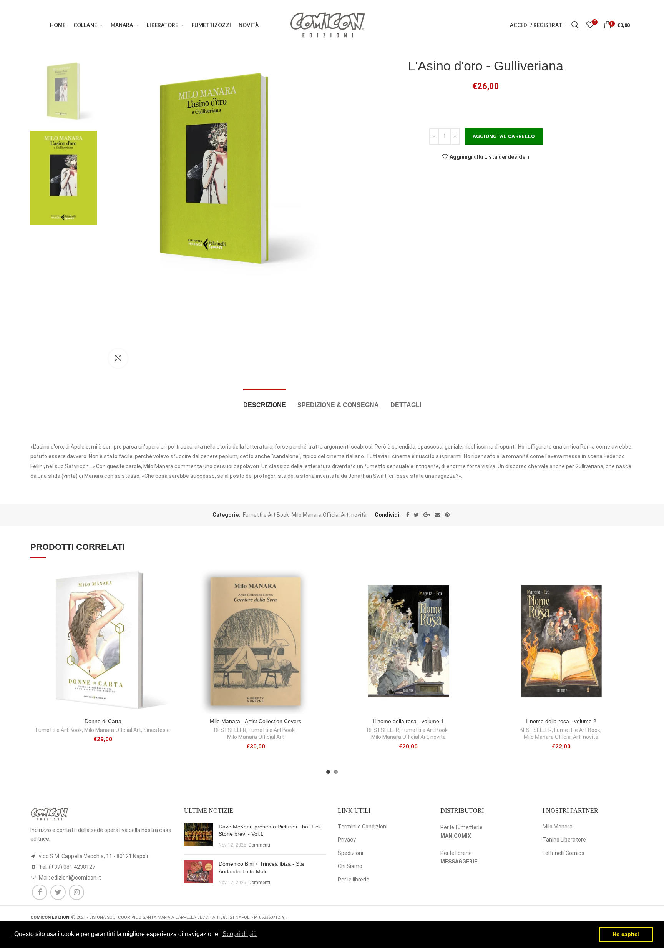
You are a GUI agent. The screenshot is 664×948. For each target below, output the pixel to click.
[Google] (427, 515)
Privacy (347, 840)
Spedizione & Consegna (338, 405)
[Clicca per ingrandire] (118, 358)
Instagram (76, 892)
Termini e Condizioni (362, 826)
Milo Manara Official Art (320, 515)
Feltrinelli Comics (563, 853)
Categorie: (226, 515)
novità (359, 515)
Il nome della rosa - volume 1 (408, 721)
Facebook (39, 892)
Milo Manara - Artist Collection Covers (255, 721)
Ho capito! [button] (626, 934)
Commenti (259, 845)
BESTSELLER (230, 730)
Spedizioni (350, 853)
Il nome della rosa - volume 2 (561, 721)
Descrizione (264, 405)
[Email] (438, 515)
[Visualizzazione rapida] (169, 616)
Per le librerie (353, 879)
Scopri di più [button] (239, 934)
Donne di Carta (103, 721)
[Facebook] (408, 515)
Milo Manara (558, 826)
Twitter (58, 892)
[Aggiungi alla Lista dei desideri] (169, 581)
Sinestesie (156, 730)
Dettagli (405, 405)
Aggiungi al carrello (504, 136)
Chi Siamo (350, 866)
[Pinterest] (447, 515)
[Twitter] (416, 515)
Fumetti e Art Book (266, 515)
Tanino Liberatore (564, 840)
